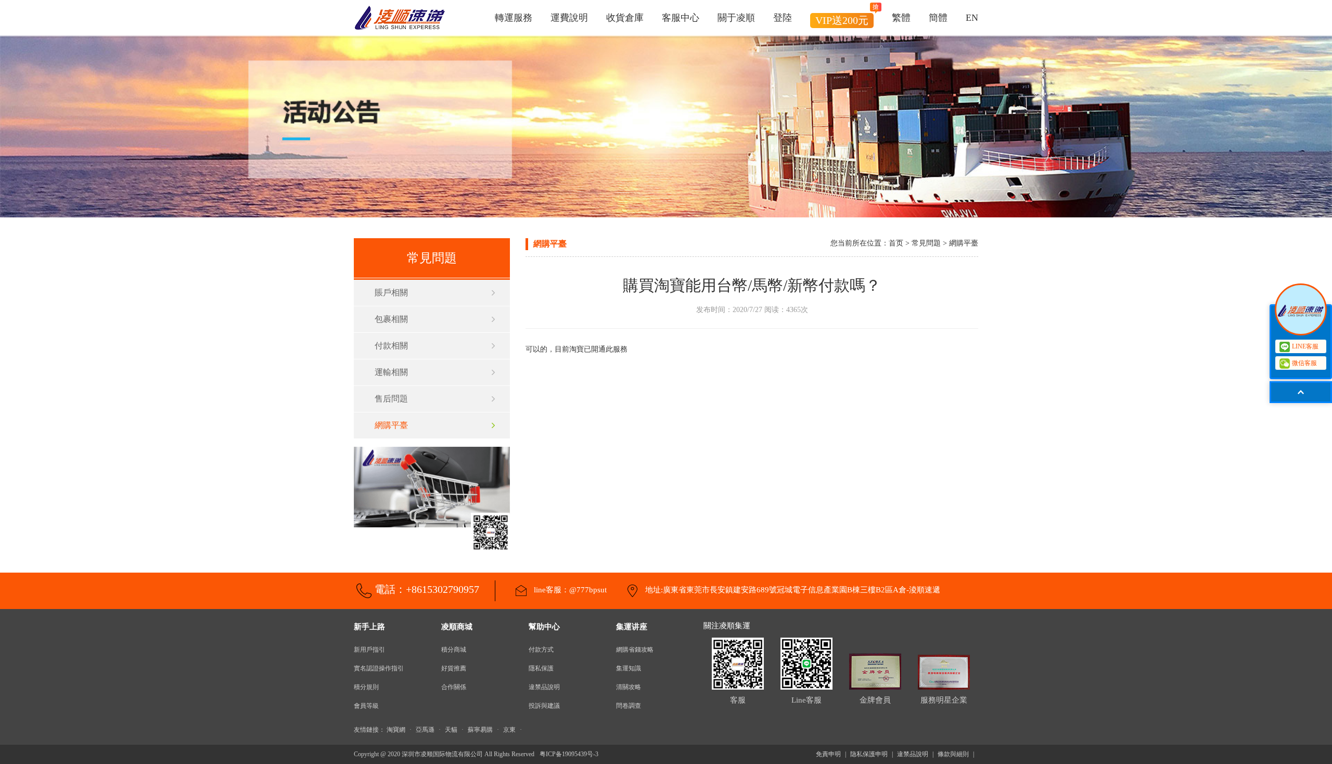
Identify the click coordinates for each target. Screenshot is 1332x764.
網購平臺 (391, 425)
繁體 (901, 18)
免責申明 (828, 754)
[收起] (1301, 309)
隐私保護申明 (869, 754)
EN (972, 18)
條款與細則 (953, 754)
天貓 (451, 729)
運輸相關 (391, 372)
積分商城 (453, 649)
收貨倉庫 (625, 18)
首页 (896, 243)
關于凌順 (736, 18)
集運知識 (628, 668)
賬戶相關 (391, 292)
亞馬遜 (425, 729)
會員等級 (366, 705)
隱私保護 (541, 668)
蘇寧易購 (480, 729)
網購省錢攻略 (635, 649)
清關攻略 (628, 687)
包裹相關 (391, 319)
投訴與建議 (544, 705)
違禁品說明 (544, 687)
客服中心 (680, 18)
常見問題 (926, 243)
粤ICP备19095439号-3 (569, 754)
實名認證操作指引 (379, 668)
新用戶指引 (369, 649)
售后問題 (391, 398)
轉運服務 (513, 18)
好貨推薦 (453, 668)
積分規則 (366, 687)
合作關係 (453, 687)
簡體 (938, 18)
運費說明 (569, 18)
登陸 (782, 18)
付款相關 (391, 345)
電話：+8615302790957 (427, 589)
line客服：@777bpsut (569, 590)
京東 (509, 729)
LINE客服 (1305, 346)
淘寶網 (396, 729)
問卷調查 (628, 705)
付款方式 (541, 649)
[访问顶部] (1301, 392)
